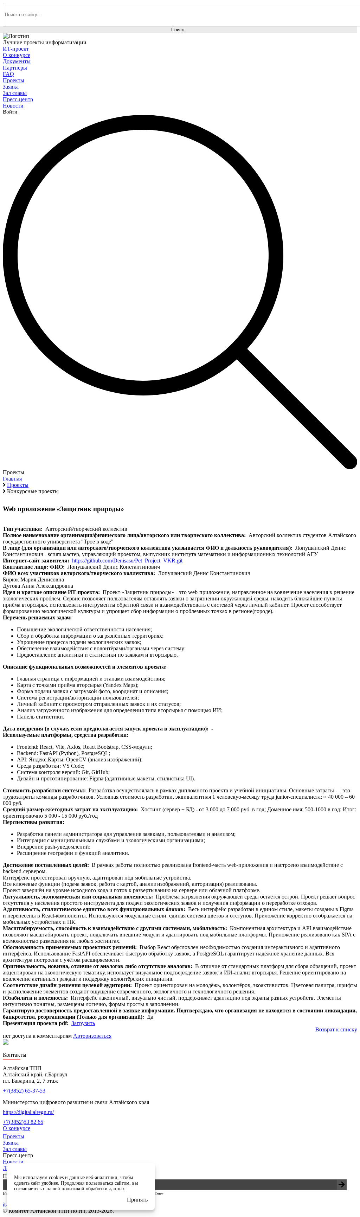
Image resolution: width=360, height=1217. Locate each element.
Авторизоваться (92, 1036)
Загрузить (83, 1023)
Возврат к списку (336, 1029)
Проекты (13, 1136)
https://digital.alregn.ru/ (28, 1112)
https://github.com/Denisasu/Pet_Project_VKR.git (127, 561)
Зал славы (15, 1149)
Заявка (11, 1143)
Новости (13, 1162)
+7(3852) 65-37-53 (24, 1091)
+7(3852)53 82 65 (23, 1122)
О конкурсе (16, 1128)
